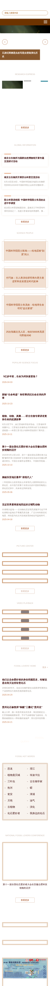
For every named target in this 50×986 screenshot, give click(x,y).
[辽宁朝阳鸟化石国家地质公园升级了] (25, 559)
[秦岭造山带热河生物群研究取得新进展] (36, 105)
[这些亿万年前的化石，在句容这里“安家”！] (25, 634)
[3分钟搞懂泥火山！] (25, 625)
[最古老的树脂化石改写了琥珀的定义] (27, 105)
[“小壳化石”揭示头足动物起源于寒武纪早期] (44, 105)
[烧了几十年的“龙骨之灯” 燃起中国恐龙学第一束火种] (25, 616)
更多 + (45, 672)
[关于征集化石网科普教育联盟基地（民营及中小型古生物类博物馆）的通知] (25, 929)
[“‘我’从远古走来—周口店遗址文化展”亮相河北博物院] (25, 585)
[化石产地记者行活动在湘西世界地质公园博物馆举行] (25, 947)
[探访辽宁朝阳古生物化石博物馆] (25, 568)
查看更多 (25, 132)
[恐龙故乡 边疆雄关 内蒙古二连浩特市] (25, 576)
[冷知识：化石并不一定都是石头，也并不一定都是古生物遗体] (25, 642)
